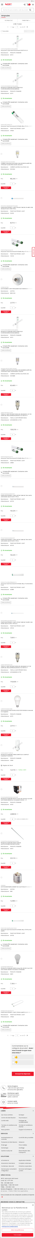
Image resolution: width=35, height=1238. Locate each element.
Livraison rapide (12, 1101)
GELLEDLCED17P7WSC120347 (9, 368)
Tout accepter (17, 1235)
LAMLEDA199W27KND (6, 709)
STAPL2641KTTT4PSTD (7, 753)
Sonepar (21, 1115)
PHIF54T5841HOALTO (7, 457)
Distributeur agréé (13, 1093)
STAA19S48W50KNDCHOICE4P (9, 797)
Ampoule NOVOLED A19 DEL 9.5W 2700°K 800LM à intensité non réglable (17, 711)
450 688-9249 (8, 1183)
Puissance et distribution (9, 1142)
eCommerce (5, 1160)
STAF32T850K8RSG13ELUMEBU (9, 330)
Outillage (21, 1148)
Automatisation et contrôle (7, 1138)
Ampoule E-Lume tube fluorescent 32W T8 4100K (14, 50)
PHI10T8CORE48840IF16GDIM (9, 206)
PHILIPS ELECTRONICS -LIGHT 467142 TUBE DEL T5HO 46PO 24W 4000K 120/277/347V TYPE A (16, 540)
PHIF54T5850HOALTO (7, 250)
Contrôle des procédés (26, 1137)
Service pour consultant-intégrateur (9, 1169)
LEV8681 (3, 885)
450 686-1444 (10, 1187)
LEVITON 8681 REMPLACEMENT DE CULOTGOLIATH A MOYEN (16, 887)
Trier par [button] (25, 20)
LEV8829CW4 (5, 287)
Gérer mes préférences (17, 1230)
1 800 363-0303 (18, 1189)
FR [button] (31, 1)
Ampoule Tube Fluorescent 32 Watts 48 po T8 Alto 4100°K (17, 126)
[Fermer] (33, 1205)
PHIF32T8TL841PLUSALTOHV (8, 928)
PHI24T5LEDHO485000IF (8, 494)
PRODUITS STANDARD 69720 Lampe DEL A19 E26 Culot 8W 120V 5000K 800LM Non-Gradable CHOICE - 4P (16, 799)
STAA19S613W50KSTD (7, 966)
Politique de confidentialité (23, 1121)
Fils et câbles (23, 1145)
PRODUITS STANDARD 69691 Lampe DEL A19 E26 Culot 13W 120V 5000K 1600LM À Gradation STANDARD (16, 969)
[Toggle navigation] (2, 4)
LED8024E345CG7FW (7, 412)
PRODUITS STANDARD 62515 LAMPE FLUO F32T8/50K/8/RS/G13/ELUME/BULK (12, 332)
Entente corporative (25, 1166)
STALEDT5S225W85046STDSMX (10, 841)
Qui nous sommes (7, 1115)
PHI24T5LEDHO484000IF (8, 538)
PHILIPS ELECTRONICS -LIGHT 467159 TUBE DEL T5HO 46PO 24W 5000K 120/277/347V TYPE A (16, 496)
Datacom (21, 1142)
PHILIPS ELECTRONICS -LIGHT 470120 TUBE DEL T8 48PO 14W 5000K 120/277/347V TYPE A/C (17, 622)
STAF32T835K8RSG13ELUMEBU (9, 86)
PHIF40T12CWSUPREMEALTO (9, 582)
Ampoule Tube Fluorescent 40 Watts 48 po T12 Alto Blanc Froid (17, 584)
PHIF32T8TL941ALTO (6, 124)
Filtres (8, 20)
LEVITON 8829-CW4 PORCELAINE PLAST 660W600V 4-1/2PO (17, 288)
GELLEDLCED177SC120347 (8, 162)
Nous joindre (5, 1129)
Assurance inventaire (8, 1163)
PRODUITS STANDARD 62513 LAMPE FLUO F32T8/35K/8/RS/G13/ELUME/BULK (12, 88)
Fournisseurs (23, 1117)
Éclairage (4, 1145)
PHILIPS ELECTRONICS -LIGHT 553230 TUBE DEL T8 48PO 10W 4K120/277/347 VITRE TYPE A (17, 208)
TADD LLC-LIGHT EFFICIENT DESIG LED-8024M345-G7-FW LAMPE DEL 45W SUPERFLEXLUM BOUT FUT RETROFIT (16, 667)
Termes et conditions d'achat (25, 1126)
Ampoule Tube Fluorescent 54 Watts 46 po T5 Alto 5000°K (17, 251)
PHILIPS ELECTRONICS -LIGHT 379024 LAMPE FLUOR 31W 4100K (17, 1012)
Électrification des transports (24, 1151)
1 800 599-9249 (13, 1185)
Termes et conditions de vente (9, 1126)
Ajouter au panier (6, 188)
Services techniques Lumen (25, 1169)
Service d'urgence (13, 1086)
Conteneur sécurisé (7, 1166)
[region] (17, 1220)
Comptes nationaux (25, 1163)
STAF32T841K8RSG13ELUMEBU (9, 49)
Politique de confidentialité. (10, 1226)
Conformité (5, 1120)
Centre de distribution (8, 1117)
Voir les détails (5, 68)
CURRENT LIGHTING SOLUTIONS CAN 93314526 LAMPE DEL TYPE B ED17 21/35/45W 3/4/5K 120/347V (16, 164)
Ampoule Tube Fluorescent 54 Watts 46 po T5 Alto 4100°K (17, 458)
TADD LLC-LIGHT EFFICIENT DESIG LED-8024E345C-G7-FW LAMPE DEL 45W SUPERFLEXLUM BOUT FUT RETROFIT (16, 414)
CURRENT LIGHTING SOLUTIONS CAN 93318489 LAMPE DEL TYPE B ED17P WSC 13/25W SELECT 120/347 (16, 370)
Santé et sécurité (6, 1150)
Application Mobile (25, 1160)
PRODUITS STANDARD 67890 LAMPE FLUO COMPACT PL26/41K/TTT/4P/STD (15, 755)
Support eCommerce (25, 1129)
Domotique (4, 1148)
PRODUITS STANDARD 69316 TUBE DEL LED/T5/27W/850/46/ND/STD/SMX (11, 843)
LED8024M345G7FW (6, 665)
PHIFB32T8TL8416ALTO (7, 1011)
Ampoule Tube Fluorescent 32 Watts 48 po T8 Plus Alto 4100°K (16, 930)
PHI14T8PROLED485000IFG (8, 620)
